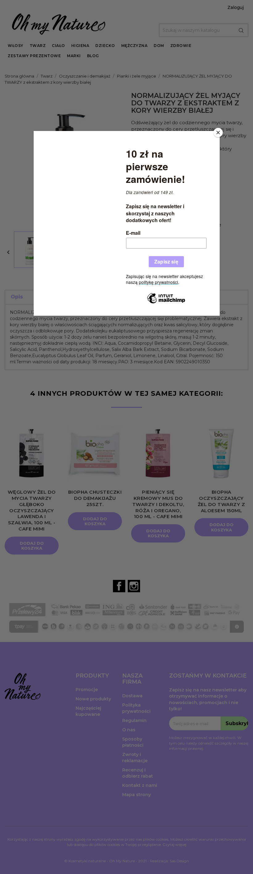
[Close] (218, 132)
